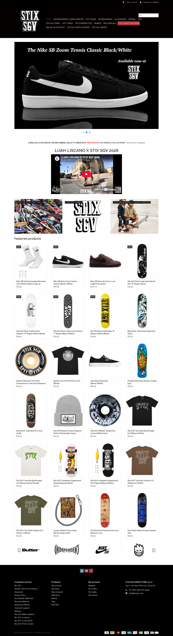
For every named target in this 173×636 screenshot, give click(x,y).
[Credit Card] (106, 632)
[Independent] (32, 550)
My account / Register (151, 2)
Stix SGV (17, 586)
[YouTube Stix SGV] (86, 571)
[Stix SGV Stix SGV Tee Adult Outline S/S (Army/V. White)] (31, 510)
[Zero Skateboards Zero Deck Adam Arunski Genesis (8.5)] (142, 510)
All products (56, 586)
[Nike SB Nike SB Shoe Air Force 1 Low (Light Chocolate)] (105, 261)
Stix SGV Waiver (99, 27)
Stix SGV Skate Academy (78, 27)
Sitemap (17, 611)
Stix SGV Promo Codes (23, 624)
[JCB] (140, 632)
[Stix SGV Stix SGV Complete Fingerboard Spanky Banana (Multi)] (68, 460)
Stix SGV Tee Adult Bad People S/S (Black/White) (141, 432)
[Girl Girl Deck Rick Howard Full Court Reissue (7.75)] (105, 510)
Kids (140, 19)
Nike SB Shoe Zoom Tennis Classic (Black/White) (65, 282)
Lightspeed (47, 632)
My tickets (92, 592)
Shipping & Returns (22, 605)
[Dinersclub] (146, 632)
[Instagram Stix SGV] (91, 571)
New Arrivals (109, 23)
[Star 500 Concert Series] (140, 550)
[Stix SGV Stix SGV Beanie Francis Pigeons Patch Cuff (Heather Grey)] (68, 410)
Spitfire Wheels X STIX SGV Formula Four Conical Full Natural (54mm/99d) (30, 382)
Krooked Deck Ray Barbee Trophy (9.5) (142, 382)
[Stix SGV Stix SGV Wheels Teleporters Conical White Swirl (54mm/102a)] (105, 410)
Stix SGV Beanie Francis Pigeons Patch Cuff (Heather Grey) (67, 432)
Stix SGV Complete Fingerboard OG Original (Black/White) (104, 482)
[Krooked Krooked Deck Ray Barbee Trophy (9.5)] (142, 360)
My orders (92, 589)
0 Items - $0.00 (131, 2)
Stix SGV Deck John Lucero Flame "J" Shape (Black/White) (67, 332)
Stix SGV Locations (22, 617)
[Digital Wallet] (154, 632)
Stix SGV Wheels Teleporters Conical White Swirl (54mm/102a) (102, 432)
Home (48, 19)
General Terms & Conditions (25, 589)
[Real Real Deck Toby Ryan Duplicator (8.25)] (142, 310)
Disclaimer (18, 592)
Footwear (91, 19)
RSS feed (55, 605)
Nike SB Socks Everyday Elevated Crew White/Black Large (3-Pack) (30, 282)
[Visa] (123, 632)
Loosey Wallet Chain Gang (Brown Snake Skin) (64, 531)
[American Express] (129, 632)
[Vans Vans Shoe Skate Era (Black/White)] (105, 360)
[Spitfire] (104, 550)
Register (91, 586)
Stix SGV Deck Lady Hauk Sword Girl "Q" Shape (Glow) (141, 282)
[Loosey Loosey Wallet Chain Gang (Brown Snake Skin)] (68, 510)
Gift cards (67, 23)
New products (57, 592)
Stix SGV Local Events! (23, 621)
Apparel (132, 19)
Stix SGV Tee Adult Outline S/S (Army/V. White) (29, 531)
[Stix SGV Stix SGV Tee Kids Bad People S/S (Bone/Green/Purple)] (31, 460)
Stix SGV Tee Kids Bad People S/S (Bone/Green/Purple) (29, 482)
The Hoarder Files (83, 23)
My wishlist (92, 595)
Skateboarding (105, 19)
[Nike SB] (68, 550)
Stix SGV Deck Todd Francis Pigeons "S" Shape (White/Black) (30, 332)
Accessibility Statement (23, 598)
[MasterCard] (118, 632)
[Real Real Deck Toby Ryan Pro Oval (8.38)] (31, 410)
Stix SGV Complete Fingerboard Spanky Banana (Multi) (67, 482)
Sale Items (55, 595)
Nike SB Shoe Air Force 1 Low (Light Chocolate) (102, 282)
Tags (53, 602)
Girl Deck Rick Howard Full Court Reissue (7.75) (104, 531)
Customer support (21, 608)
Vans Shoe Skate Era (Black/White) (99, 382)
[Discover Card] (135, 632)
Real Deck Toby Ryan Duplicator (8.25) (141, 332)
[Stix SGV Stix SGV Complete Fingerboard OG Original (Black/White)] (105, 460)
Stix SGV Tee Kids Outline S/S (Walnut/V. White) (140, 482)
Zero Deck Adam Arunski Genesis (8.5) (142, 531)
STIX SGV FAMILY (53, 23)
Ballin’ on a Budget (55, 27)
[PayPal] (112, 632)
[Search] (140, 15)
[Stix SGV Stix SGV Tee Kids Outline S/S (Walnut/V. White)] (142, 460)
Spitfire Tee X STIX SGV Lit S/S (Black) (66, 382)
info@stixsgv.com (136, 593)
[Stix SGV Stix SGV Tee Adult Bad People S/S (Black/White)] (142, 410)
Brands (97, 23)
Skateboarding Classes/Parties (68, 19)
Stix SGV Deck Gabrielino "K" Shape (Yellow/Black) (102, 332)
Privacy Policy (20, 595)
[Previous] (19, 550)
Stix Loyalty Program (128, 23)
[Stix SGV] (29, 21)
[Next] (153, 550)
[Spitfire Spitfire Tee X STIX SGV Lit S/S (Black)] (68, 360)
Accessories (120, 19)
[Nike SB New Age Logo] (86, 85)
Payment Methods (21, 602)
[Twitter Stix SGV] (82, 571)
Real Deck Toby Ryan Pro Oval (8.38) (29, 432)
